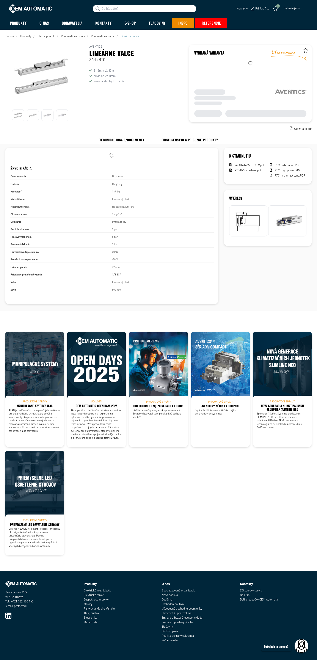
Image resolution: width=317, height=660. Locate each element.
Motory (88, 604)
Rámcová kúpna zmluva (176, 613)
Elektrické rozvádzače (97, 590)
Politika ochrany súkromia (178, 636)
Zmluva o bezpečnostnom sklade (182, 617)
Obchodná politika (173, 604)
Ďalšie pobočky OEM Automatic (259, 599)
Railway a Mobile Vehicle (99, 608)
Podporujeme (170, 631)
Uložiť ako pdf (303, 128)
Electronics (90, 617)
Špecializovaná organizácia (178, 590)
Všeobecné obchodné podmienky (182, 608)
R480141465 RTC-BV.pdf (249, 165)
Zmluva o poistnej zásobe (177, 622)
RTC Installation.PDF (287, 165)
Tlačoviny (167, 627)
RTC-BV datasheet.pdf (247, 170)
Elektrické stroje (94, 595)
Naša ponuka (170, 595)
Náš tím (245, 595)
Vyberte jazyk (292, 8)
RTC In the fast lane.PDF (290, 175)
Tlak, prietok (91, 613)
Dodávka (167, 599)
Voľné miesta (170, 640)
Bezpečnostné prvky (96, 599)
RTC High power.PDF (288, 170)
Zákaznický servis (251, 590)
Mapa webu (91, 622)
